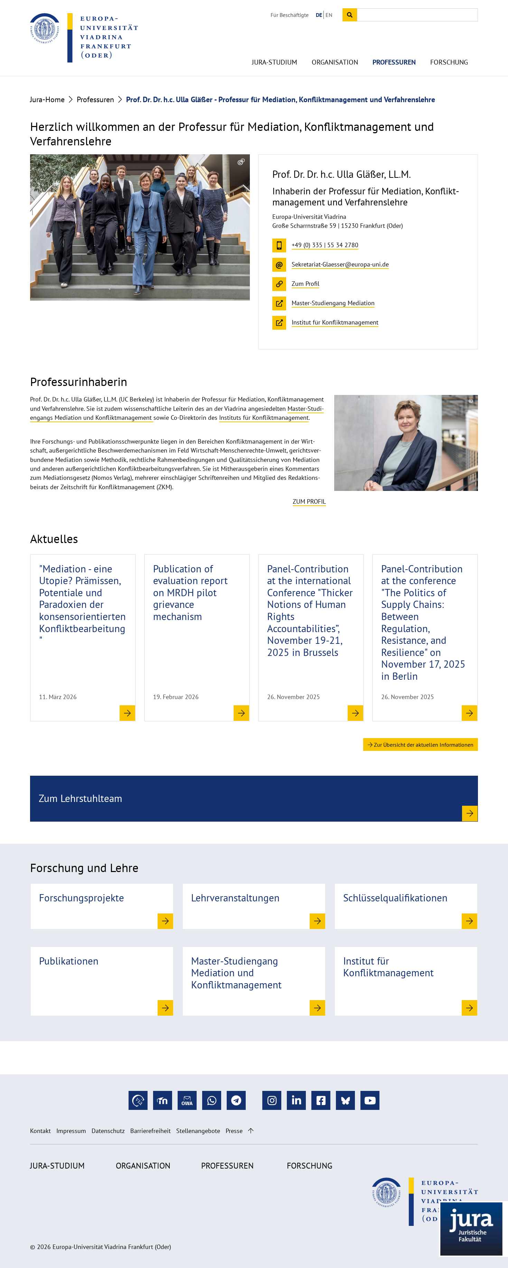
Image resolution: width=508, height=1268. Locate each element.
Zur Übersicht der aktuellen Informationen (423, 744)
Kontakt (40, 1131)
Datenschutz (108, 1131)
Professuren (394, 62)
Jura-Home (47, 99)
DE (319, 14)
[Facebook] (320, 1100)
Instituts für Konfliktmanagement (264, 418)
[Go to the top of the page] (250, 1131)
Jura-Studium (274, 62)
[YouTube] (369, 1100)
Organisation (335, 62)
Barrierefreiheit (150, 1131)
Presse (234, 1131)
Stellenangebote (198, 1131)
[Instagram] (271, 1100)
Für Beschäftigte (290, 14)
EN (329, 14)
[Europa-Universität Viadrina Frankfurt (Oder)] (84, 37)
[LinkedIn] (296, 1100)
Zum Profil (309, 501)
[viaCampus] (138, 1100)
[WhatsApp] (211, 1100)
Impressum (71, 1131)
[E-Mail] (187, 1100)
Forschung (449, 62)
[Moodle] (162, 1100)
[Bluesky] (345, 1100)
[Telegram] (236, 1100)
